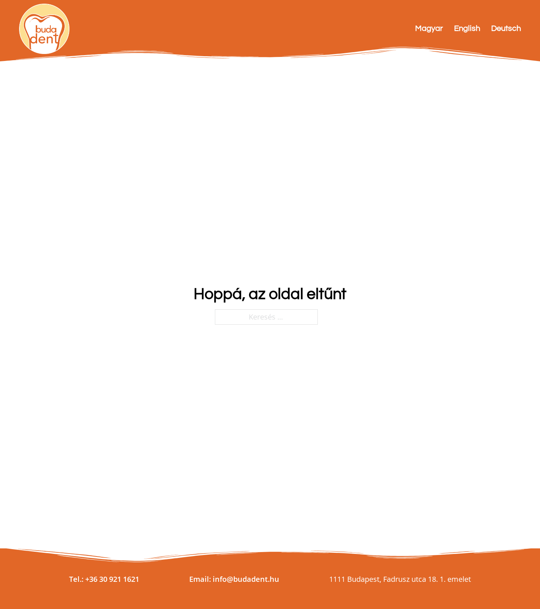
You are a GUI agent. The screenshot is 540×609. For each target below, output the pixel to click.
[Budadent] (44, 29)
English (467, 28)
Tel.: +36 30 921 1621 (104, 579)
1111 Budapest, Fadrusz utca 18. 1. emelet (400, 579)
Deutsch (506, 28)
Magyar (429, 28)
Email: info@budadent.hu (234, 579)
